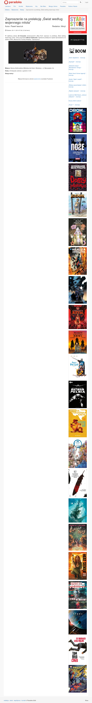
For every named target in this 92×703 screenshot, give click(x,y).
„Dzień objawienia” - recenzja (77, 58)
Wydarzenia (29, 6)
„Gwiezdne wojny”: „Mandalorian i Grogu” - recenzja (75, 67)
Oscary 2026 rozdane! (75, 101)
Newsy (22, 10)
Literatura (8, 6)
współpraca (17, 700)
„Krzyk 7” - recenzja (74, 105)
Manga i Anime (53, 6)
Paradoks (63, 6)
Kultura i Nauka (72, 6)
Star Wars (43, 6)
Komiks (21, 6)
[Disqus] (35, 106)
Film (14, 6)
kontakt (24, 700)
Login (86, 2)
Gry (36, 6)
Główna (7, 10)
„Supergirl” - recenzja (75, 62)
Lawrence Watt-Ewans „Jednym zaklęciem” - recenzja (78, 96)
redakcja (6, 700)
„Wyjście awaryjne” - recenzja (77, 91)
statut (11, 700)
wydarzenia (37, 79)
